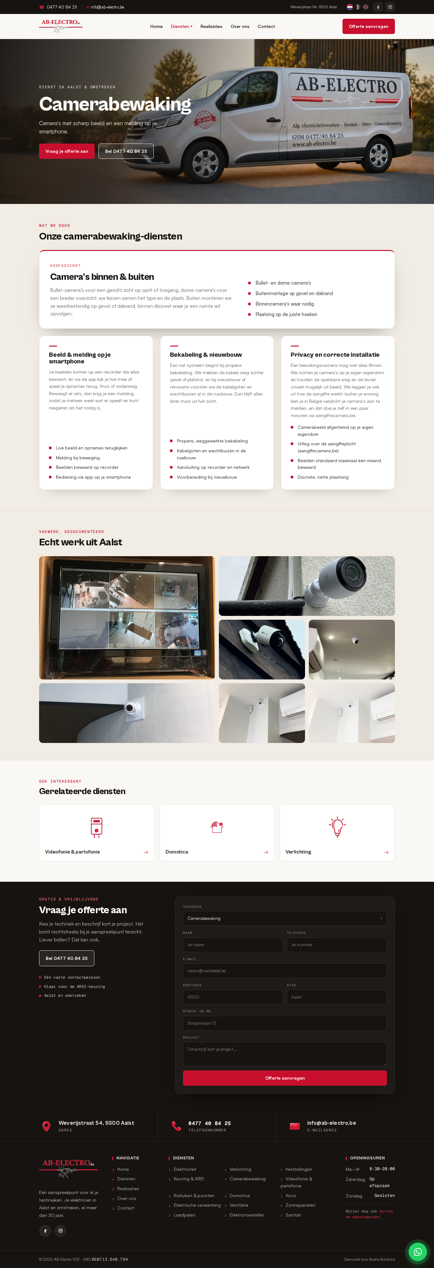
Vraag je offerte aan (66, 151)
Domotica (240, 1195)
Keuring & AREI (189, 1178)
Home (156, 26)
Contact (266, 26)
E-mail (190, 959)
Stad (291, 985)
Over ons (240, 26)
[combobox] (285, 1023)
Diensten (181, 26)
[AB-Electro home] (61, 26)
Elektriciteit (185, 1169)
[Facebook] (378, 7)
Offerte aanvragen (369, 26)
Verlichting (240, 1169)
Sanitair (293, 1214)
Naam (188, 933)
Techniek (192, 907)
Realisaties (211, 26)
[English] (366, 7)
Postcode (192, 985)
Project (191, 1037)
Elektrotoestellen (247, 1214)
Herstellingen (299, 1169)
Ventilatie (239, 1205)
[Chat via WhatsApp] (418, 1252)
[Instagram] (390, 7)
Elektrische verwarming (197, 1205)
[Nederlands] (350, 7)
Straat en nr (197, 1011)
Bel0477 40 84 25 (126, 151)
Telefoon (296, 933)
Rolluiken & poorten (194, 1195)
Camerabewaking (248, 1178)
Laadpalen (184, 1214)
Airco (291, 1195)
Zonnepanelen (300, 1205)
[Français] (358, 7)
